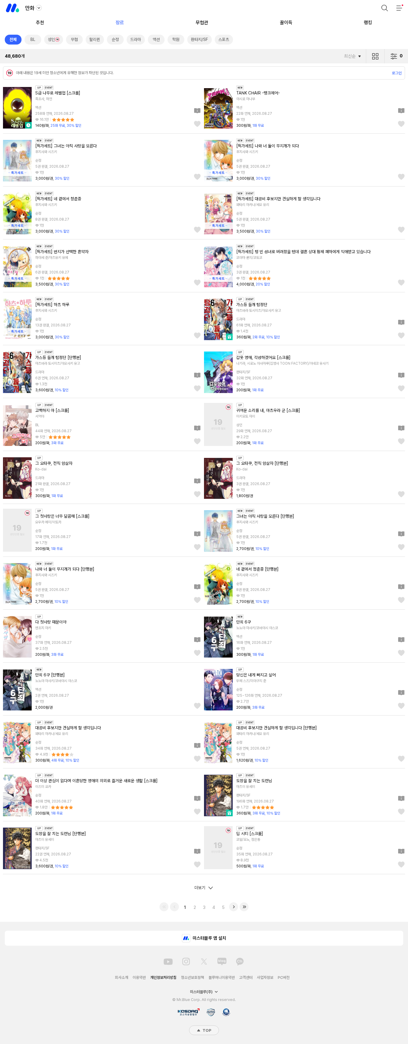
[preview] (197, 111)
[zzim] (197, 124)
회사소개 (121, 977)
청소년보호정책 (192, 977)
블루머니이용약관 (221, 977)
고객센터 (245, 977)
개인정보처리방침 (163, 977)
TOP (206, 1030)
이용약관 (139, 977)
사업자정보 (265, 977)
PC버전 (283, 977)
